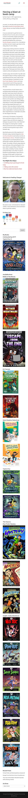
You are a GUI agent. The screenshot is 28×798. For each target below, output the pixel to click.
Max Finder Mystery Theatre (10, 81)
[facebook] (7, 215)
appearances (18, 17)
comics (4, 18)
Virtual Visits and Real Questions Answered (14, 773)
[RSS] (13, 219)
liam (5, 17)
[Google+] (16, 217)
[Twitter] (4, 217)
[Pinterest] (10, 215)
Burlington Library (9, 137)
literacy (9, 18)
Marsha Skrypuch (7, 42)
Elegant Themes (13, 794)
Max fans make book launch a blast (13, 168)
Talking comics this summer (11, 166)
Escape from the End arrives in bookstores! (13, 775)
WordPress (14, 796)
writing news (14, 18)
